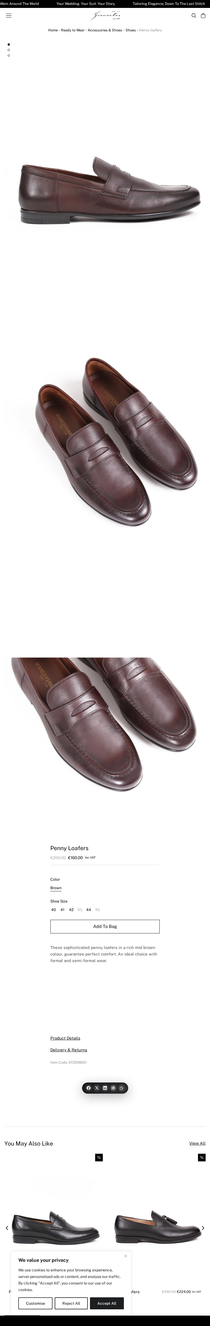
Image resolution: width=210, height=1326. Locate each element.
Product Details (65, 1038)
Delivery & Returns (68, 1050)
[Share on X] (97, 1088)
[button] (7, 1228)
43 (79, 909)
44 (88, 909)
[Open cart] (203, 15)
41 (62, 909)
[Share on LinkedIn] (105, 1088)
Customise (35, 1303)
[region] (71, 1283)
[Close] (125, 1256)
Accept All (106, 1303)
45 (97, 909)
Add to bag (105, 926)
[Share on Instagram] (113, 1088)
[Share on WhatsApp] (121, 1088)
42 (71, 909)
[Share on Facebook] (88, 1088)
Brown (56, 888)
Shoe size (59, 901)
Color (55, 879)
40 (53, 909)
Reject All (71, 1303)
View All (197, 1143)
